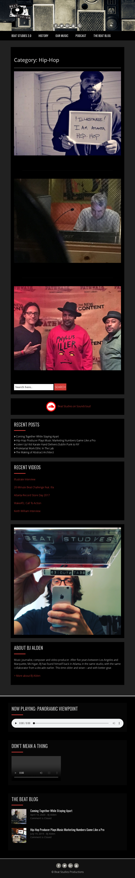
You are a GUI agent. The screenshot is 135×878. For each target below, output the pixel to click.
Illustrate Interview (24, 479)
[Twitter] (61, 25)
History (43, 35)
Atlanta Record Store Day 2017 (32, 495)
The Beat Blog (102, 35)
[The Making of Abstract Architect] (67, 220)
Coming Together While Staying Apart (37, 436)
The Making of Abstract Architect (35, 452)
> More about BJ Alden (27, 676)
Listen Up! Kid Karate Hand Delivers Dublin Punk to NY (47, 444)
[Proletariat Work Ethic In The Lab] (67, 113)
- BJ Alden (51, 814)
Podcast (81, 35)
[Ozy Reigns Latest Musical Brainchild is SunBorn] (67, 328)
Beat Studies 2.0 (21, 35)
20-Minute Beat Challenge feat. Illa (34, 487)
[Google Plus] (67, 25)
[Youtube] (73, 25)
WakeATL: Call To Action (27, 503)
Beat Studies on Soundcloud (74, 406)
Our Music (61, 35)
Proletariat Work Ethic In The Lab (35, 448)
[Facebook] (55, 25)
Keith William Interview (27, 511)
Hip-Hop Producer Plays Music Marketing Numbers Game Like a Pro (55, 440)
